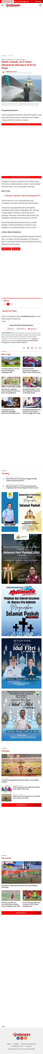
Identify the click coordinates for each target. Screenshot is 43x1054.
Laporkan (10, 328)
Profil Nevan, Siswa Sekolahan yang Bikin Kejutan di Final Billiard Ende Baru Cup (11, 411)
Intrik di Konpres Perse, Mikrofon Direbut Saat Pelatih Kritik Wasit (26, 788)
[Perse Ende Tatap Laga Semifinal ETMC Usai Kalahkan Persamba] (22, 872)
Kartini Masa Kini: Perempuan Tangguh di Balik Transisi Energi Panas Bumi (31, 370)
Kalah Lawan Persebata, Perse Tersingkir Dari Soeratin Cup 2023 (26, 797)
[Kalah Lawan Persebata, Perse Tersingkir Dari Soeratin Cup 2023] (7, 797)
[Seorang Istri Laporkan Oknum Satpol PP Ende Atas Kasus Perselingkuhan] (11, 382)
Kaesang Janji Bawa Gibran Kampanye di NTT (23, 196)
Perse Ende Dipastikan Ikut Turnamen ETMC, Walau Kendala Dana (31, 904)
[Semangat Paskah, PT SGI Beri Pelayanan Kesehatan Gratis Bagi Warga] (32, 382)
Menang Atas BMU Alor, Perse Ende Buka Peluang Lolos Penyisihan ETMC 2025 (11, 904)
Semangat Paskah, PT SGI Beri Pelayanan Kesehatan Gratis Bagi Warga (31, 391)
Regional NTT (11, 59)
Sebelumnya (6, 249)
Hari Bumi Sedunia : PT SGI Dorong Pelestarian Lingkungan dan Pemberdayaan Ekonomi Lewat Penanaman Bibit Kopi (10, 370)
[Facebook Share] (24, 347)
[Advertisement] (21, 31)
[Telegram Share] (36, 347)
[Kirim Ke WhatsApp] (40, 347)
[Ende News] (12, 5)
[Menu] (3, 5)
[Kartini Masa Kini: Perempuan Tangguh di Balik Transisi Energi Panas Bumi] (32, 361)
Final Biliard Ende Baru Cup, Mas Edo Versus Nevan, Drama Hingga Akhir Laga (32, 411)
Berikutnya (16, 249)
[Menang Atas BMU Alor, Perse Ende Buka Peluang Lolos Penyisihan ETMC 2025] (11, 895)
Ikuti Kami (21, 328)
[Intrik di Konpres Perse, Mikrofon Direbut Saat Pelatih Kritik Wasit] (7, 788)
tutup (3, 1026)
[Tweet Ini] (28, 347)
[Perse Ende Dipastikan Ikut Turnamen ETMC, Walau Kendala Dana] (32, 895)
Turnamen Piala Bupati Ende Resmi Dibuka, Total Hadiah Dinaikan (20, 781)
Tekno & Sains (20, 59)
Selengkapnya (21, 805)
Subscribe (32, 328)
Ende (4, 59)
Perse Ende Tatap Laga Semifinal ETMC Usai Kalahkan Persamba (20, 886)
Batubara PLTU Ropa (9, 311)
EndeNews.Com (10, 71)
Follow (4, 321)
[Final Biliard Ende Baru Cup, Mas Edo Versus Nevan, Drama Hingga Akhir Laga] (32, 402)
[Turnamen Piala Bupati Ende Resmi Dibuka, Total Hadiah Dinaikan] (22, 765)
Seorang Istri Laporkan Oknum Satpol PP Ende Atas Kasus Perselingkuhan (11, 391)
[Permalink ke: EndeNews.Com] (3, 72)
